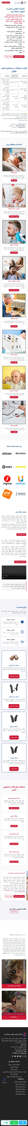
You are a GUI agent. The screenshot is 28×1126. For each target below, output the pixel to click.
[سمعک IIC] (14, 1003)
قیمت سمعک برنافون (16, 19)
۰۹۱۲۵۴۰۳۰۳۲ (7, 890)
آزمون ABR (14, 180)
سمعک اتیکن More (20, 1084)
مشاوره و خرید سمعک (20, 562)
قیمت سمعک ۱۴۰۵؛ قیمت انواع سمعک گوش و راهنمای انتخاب (14, 1073)
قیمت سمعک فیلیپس (14, 20)
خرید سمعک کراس (14, 843)
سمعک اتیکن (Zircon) (20, 1082)
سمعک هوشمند (14, 769)
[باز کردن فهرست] (25, 2)
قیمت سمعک (9, 56)
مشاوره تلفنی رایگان (5, 2)
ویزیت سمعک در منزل (14, 290)
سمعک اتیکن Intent (21, 1087)
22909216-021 (19, 1051)
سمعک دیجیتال (14, 737)
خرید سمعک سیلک (14, 861)
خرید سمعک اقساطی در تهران (14, 1077)
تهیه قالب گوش (14, 252)
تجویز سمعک (14, 362)
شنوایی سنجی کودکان (14, 216)
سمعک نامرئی (14, 826)
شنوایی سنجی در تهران (14, 1065)
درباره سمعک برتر (21, 534)
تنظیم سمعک (14, 432)
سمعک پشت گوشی (14, 706)
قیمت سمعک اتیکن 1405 (11, 17)
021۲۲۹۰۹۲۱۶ (21, 892)
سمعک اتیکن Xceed (20, 1094)
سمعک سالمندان (14, 397)
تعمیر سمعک (14, 326)
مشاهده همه (14, 912)
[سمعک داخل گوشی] (14, 665)
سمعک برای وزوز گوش (14, 808)
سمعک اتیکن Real (20, 1089)
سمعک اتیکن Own (20, 1092)
